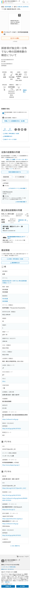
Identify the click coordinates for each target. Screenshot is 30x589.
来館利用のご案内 (22, 220)
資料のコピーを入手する (7, 569)
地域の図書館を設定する (14, 172)
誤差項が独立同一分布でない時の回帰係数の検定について (14, 282)
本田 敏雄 (5, 301)
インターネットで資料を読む (8, 567)
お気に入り (5, 130)
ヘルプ (11, 168)
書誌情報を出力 (8, 136)
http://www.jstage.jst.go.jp (10, 465)
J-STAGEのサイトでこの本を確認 (16, 188)
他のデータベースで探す (10, 139)
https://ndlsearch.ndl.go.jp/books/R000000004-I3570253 (14, 499)
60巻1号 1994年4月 (22, 7)
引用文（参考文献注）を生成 (11, 133)
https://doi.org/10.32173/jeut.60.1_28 (13, 488)
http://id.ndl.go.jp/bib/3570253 (11, 428)
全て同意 (22, 586)
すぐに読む (16, 38)
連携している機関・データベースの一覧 (16, 159)
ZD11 (3, 381)
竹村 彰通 (5, 299)
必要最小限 (8, 586)
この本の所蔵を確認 (20, 202)
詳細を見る (25, 91)
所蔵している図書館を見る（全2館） (15, 121)
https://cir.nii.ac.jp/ (8, 509)
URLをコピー (10, 130)
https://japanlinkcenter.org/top (11, 519)
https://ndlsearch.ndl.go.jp (10, 419)
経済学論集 (8, 7)
